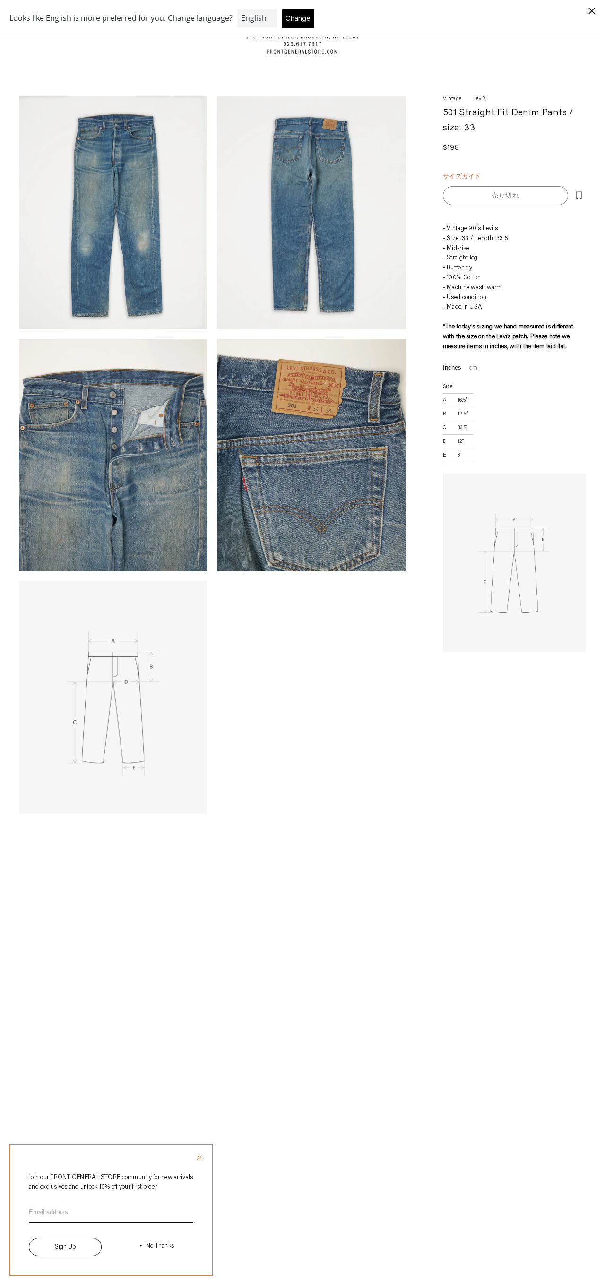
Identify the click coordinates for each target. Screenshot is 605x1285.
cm (473, 367)
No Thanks (160, 1246)
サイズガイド (462, 176)
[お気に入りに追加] (579, 196)
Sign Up (65, 1247)
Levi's (479, 99)
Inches (452, 367)
